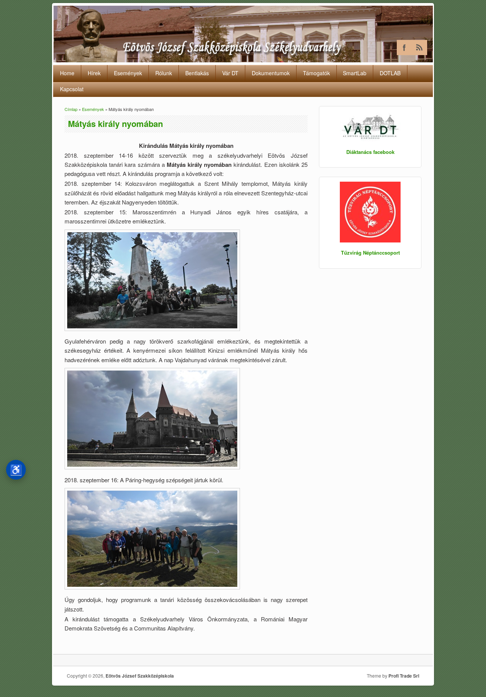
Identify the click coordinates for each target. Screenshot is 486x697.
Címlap (71, 109)
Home (67, 73)
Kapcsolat (72, 89)
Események (128, 73)
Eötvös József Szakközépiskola (140, 675)
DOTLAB (390, 73)
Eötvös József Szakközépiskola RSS (419, 47)
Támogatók (316, 73)
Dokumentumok (271, 73)
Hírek (94, 73)
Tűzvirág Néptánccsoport (370, 252)
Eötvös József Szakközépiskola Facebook (404, 47)
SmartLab (354, 73)
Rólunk (163, 73)
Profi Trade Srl (403, 675)
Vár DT (230, 73)
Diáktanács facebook (370, 151)
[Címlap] (243, 60)
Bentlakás (197, 73)
